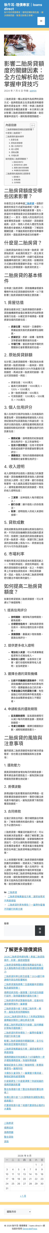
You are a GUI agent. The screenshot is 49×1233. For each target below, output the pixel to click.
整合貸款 (8, 1137)
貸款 (6, 1141)
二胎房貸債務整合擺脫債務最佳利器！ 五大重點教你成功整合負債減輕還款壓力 (23, 968)
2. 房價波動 (16, 180)
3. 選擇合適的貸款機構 (20, 168)
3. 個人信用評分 (16, 146)
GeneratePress (30, 1228)
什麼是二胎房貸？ (14, 133)
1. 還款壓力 (16, 177)
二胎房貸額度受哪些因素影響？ (20, 129)
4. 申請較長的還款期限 (20, 171)
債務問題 (8, 1132)
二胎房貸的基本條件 (15, 136)
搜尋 (6, 923)
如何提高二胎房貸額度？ (17, 159)
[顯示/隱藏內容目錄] (31, 125)
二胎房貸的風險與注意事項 (18, 173)
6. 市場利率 (14, 155)
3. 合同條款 (16, 183)
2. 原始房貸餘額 (15, 143)
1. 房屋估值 (13, 140)
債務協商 (8, 1127)
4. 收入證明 (14, 149)
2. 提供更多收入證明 (19, 165)
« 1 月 (23, 1196)
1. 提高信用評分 (17, 162)
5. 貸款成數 (14, 152)
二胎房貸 (29, 203)
